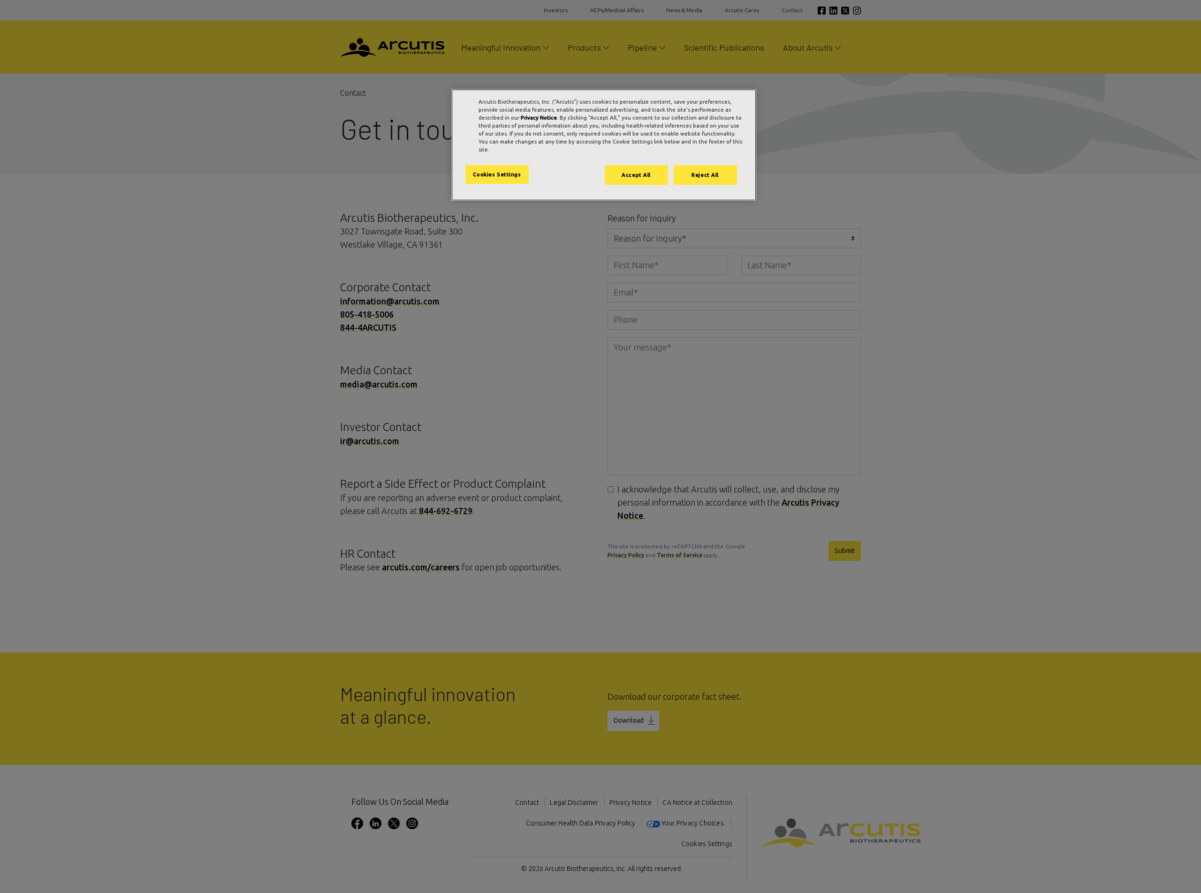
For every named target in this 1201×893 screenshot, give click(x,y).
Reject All (705, 175)
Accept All (636, 175)
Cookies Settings (497, 174)
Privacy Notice (539, 117)
